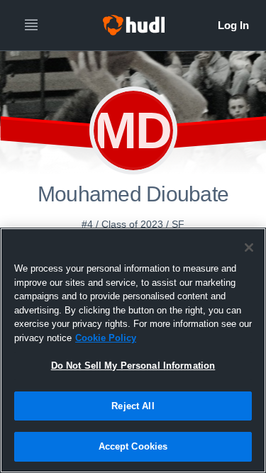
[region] (133, 350)
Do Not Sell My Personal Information (133, 365)
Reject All (132, 406)
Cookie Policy (105, 338)
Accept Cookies (133, 446)
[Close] (249, 247)
